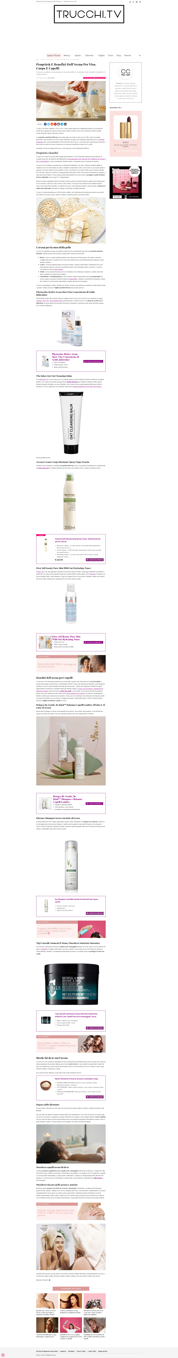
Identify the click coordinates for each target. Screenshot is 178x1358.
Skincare (89, 55)
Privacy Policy (81, 1351)
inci (63, 576)
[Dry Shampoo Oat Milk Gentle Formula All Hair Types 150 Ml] (45, 905)
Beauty (67, 55)
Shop (119, 55)
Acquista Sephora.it (95, 803)
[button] (114, 151)
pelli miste (93, 574)
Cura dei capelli (88, 77)
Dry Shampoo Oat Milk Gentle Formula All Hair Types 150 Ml (76, 900)
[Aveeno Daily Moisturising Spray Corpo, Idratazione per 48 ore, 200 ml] (45, 545)
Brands (127, 55)
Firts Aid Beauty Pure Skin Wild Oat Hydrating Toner (66, 638)
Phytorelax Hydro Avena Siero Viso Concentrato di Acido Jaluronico (65, 357)
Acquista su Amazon (96, 559)
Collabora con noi (70, 1)
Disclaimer (71, 1351)
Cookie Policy (92, 1351)
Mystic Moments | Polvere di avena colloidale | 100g (76, 1079)
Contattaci (63, 1351)
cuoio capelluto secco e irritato (75, 693)
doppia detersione (72, 382)
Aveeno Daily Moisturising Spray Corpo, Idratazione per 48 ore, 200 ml (78, 540)
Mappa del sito (102, 1351)
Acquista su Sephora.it (94, 642)
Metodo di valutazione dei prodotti (49, 1)
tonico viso (40, 572)
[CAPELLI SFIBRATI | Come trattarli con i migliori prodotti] (71, 1301)
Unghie (101, 55)
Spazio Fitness (53, 55)
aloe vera (45, 301)
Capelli (78, 55)
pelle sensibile (59, 269)
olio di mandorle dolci (55, 301)
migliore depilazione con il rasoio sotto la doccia (87, 386)
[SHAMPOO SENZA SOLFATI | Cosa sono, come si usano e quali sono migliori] (95, 1301)
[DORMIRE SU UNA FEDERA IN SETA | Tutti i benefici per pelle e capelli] (95, 1325)
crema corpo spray (43, 468)
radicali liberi (73, 279)
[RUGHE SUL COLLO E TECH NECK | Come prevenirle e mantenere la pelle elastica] (47, 1301)
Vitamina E (44, 949)
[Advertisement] (89, 38)
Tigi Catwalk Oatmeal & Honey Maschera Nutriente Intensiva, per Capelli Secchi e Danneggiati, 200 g (76, 1015)
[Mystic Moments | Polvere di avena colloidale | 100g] (45, 1085)
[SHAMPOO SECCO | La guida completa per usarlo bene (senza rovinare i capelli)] (71, 1325)
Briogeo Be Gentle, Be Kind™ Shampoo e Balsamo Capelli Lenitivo (67, 799)
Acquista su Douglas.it (94, 361)
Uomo (110, 55)
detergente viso (43, 379)
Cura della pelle (100, 77)
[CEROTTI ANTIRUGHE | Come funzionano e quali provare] (47, 1325)
